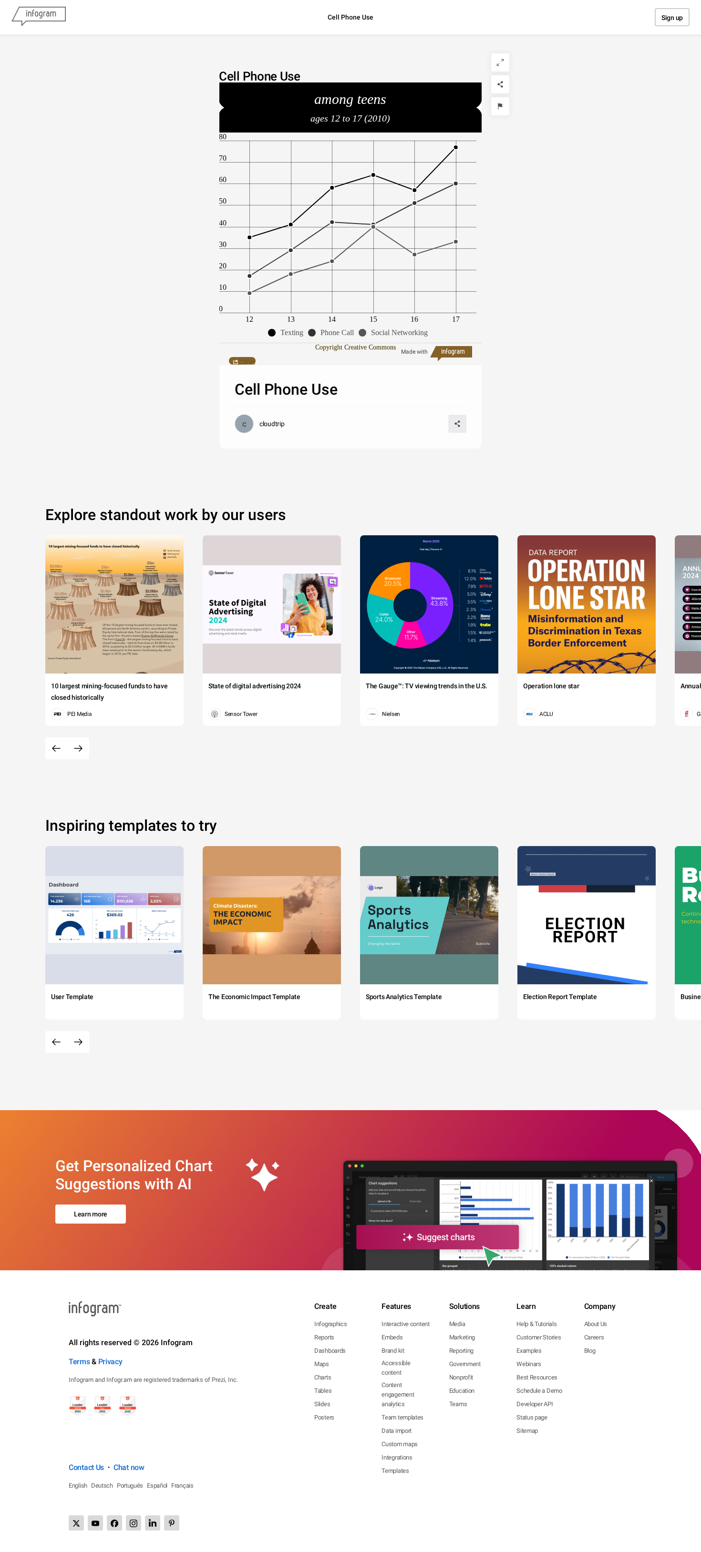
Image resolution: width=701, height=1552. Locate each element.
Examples (529, 1350)
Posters (324, 1417)
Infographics (330, 1323)
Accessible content (395, 1367)
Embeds (391, 1337)
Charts (322, 1377)
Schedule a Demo (539, 1390)
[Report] (500, 106)
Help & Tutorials (536, 1323)
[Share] (500, 84)
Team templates (402, 1417)
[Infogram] (38, 17)
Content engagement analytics (397, 1394)
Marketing (462, 1337)
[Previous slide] (56, 748)
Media (457, 1323)
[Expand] (500, 62)
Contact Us (86, 1467)
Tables (322, 1390)
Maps (321, 1364)
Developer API (534, 1404)
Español (157, 1485)
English (78, 1485)
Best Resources (536, 1377)
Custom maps (399, 1444)
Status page (531, 1417)
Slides (322, 1404)
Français (182, 1485)
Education (461, 1390)
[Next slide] (78, 748)
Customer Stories (538, 1337)
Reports (324, 1337)
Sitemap (527, 1430)
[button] (288, 332)
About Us (596, 1323)
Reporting (461, 1350)
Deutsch (102, 1485)
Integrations (396, 1457)
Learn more (90, 1214)
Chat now (128, 1467)
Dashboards (330, 1350)
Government (465, 1364)
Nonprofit (461, 1377)
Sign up (672, 17)
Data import (396, 1430)
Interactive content (405, 1323)
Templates (395, 1470)
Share (248, 362)
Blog (590, 1350)
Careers (594, 1337)
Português (130, 1485)
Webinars (528, 1364)
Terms (79, 1361)
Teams (458, 1404)
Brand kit (392, 1350)
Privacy (110, 1361)
